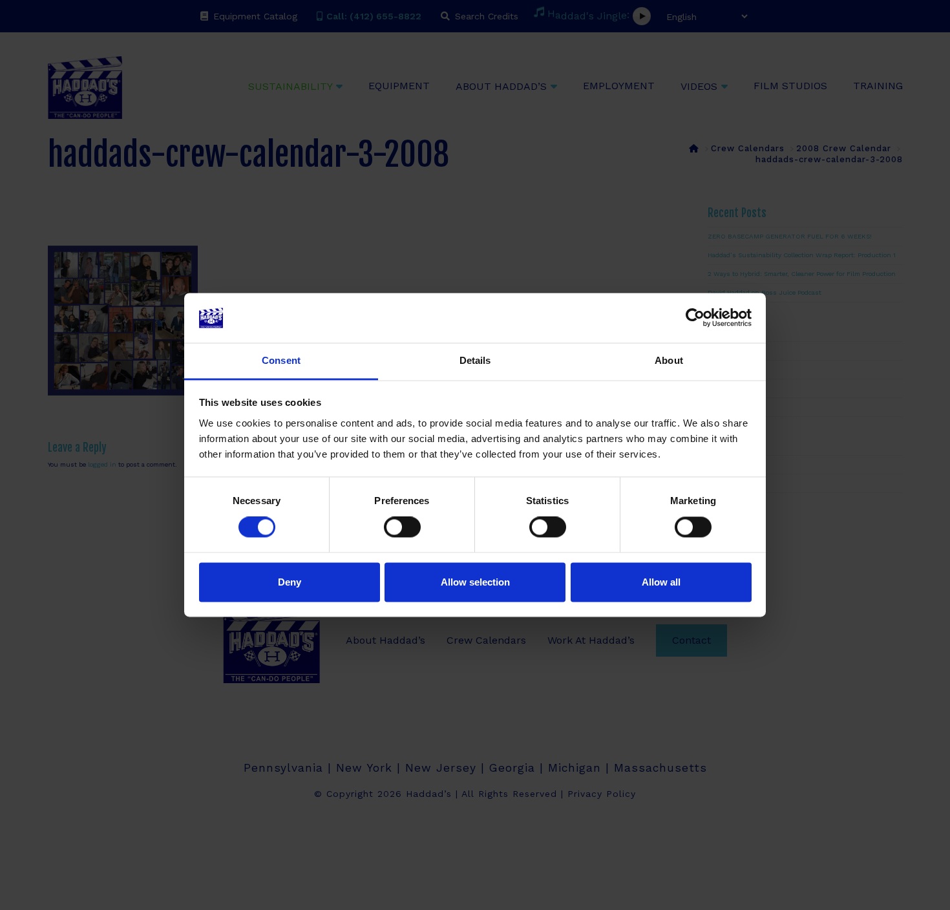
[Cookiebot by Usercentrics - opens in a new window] (695, 318)
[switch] (402, 527)
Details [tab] (475, 360)
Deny (289, 582)
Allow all (661, 582)
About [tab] (669, 360)
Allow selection (475, 582)
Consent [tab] (281, 360)
